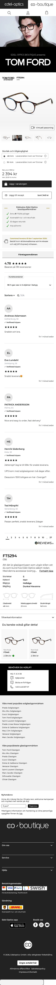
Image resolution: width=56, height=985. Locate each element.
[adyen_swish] (35, 888)
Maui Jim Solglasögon (12, 731)
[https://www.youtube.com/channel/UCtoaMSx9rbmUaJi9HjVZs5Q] (47, 925)
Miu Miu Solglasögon (11, 711)
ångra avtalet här (28, 963)
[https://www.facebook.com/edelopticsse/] (35, 925)
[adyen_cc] (4, 888)
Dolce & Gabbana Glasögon (14, 763)
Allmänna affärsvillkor (20, 969)
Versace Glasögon (10, 766)
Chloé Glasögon (9, 779)
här (20, 813)
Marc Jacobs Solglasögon (13, 737)
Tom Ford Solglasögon (12, 717)
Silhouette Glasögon (11, 776)
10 (43, 537)
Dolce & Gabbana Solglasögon (16, 727)
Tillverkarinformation (11, 617)
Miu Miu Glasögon (10, 753)
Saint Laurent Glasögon (13, 769)
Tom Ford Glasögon (11, 750)
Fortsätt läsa (46, 571)
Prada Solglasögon (10, 708)
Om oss (5, 845)
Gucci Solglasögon (10, 714)
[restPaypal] (18, 888)
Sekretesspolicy (38, 969)
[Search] (9, 13)
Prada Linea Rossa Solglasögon (16, 724)
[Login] (28, 13)
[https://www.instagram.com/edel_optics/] (41, 925)
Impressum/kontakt (28, 972)
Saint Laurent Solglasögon (14, 721)
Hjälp (4, 870)
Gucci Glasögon (9, 760)
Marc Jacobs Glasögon (12, 773)
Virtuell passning (44, 127)
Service (5, 857)
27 (51, 537)
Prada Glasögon (9, 756)
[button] (14, 4)
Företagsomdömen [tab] (28, 254)
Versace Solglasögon (11, 734)
